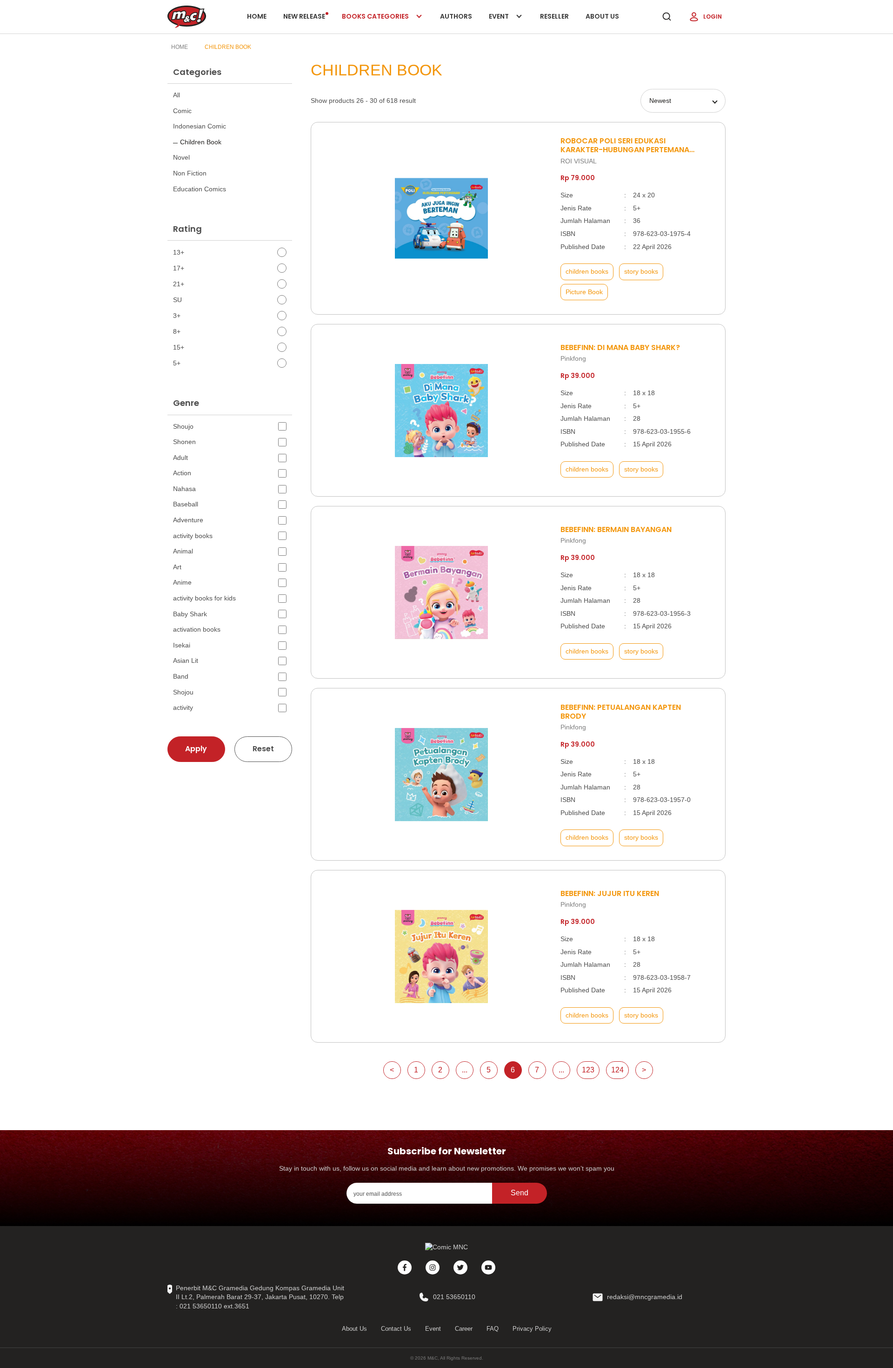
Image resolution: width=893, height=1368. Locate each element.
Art (177, 567)
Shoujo (183, 426)
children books (587, 271)
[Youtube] (488, 1267)
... (464, 1070)
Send (519, 1193)
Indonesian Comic (199, 126)
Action (182, 473)
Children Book (228, 47)
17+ (178, 268)
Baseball (185, 504)
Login (712, 16)
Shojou (183, 692)
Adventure (188, 520)
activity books (193, 535)
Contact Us (396, 1328)
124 (617, 1070)
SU (177, 299)
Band (180, 676)
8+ (176, 331)
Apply (196, 748)
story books (641, 271)
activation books (196, 629)
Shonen (184, 441)
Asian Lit (185, 660)
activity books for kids (204, 598)
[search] (666, 17)
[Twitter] (460, 1267)
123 (588, 1070)
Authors (456, 16)
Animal (183, 551)
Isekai (181, 645)
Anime (182, 582)
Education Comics (199, 189)
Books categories (376, 23)
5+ (176, 363)
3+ (176, 315)
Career (464, 1328)
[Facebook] (405, 1267)
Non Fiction (190, 173)
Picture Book (584, 292)
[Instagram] (433, 1267)
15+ (178, 347)
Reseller (554, 16)
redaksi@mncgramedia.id (644, 1297)
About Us (602, 16)
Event (508, 23)
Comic (182, 111)
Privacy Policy (532, 1328)
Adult (180, 457)
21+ (178, 284)
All (176, 95)
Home (257, 16)
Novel (181, 157)
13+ (178, 252)
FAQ (492, 1328)
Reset (263, 748)
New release (304, 16)
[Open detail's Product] (442, 218)
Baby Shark (190, 614)
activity (183, 707)
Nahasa (184, 488)
